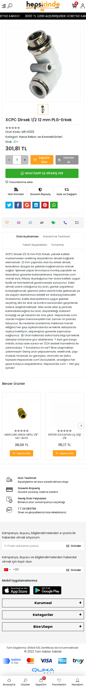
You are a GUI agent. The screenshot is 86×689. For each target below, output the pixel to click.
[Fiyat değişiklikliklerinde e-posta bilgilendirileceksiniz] (55, 222)
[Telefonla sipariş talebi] (66, 222)
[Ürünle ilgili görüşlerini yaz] (31, 222)
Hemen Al (68, 160)
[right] (81, 426)
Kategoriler (43, 614)
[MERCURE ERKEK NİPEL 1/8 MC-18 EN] (21, 411)
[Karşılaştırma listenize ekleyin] (43, 222)
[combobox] (7, 569)
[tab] (27, 236)
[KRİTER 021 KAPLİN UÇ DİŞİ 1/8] (64, 411)
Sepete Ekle (44, 160)
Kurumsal (43, 603)
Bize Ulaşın (43, 626)
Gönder (76, 546)
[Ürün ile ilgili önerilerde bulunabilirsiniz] (78, 222)
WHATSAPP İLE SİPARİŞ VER (44, 173)
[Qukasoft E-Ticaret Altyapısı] (43, 671)
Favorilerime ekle (21, 182)
